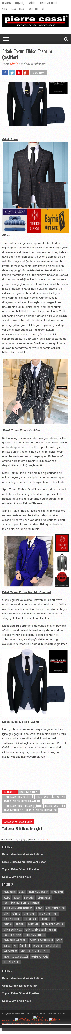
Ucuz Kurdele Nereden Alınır (19, 985)
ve (15, 945)
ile (53, 919)
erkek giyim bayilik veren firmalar (21, 903)
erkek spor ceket (48, 913)
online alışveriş (39, 956)
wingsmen (33, 924)
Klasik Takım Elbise (55, 806)
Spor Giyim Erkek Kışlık (16, 876)
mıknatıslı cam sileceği (16, 956)
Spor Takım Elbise (13, 810)
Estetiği (8, 924)
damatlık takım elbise (41, 940)
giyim (6, 913)
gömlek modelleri (55, 908)
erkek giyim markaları (15, 940)
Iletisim (48, 1024)
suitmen (20, 924)
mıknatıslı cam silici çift (46, 945)
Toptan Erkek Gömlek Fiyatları (20, 869)
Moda (4, 9)
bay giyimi (29, 897)
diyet (59, 940)
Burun (17, 897)
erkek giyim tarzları (53, 924)
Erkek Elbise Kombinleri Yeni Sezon (24, 861)
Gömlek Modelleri (48, 3)
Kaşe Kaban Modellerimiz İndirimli (23, 854)
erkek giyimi (10, 892)
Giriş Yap (44, 839)
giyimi (22, 892)
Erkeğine (44, 919)
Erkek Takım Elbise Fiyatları (50, 796)
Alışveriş (19, 3)
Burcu (7, 945)
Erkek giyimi (37, 1024)
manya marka (10, 951)
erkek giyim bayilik (38, 892)
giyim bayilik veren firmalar (18, 908)
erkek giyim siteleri (35, 935)
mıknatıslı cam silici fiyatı (35, 951)
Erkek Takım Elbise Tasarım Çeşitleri (23, 806)
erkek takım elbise (29, 792)
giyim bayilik (44, 897)
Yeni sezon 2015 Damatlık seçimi (22, 828)
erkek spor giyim (12, 935)
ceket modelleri (12, 919)
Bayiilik (31, 3)
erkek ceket (30, 919)
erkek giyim (57, 892)
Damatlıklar (17, 9)
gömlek (16, 913)
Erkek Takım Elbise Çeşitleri (18, 796)
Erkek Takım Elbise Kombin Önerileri (22, 801)
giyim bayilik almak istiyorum (40, 929)
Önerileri (25, 945)
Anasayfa (6, 3)
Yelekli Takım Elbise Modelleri (41, 810)
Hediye (7, 897)
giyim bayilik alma (13, 929)
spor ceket (30, 913)
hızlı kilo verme (12, 961)
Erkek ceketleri (36, 9)
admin (14, 64)
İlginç (39, 908)
